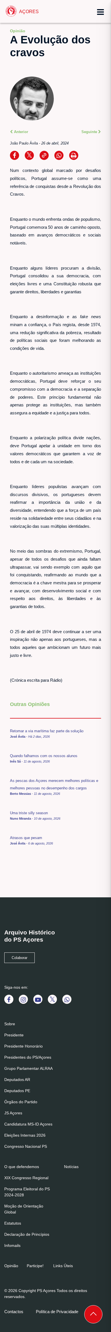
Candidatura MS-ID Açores (28, 1124)
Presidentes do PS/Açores (27, 1057)
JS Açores (13, 1113)
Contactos (13, 1311)
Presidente (14, 1035)
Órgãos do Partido (20, 1102)
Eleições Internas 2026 (25, 1135)
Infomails (12, 1245)
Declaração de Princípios (26, 1234)
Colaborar (19, 958)
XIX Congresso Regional (26, 1177)
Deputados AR (17, 1079)
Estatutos (12, 1223)
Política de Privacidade (57, 1311)
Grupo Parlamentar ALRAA (28, 1068)
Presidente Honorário (23, 1046)
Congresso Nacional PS (25, 1146)
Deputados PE (17, 1090)
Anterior (20, 132)
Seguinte (89, 132)
